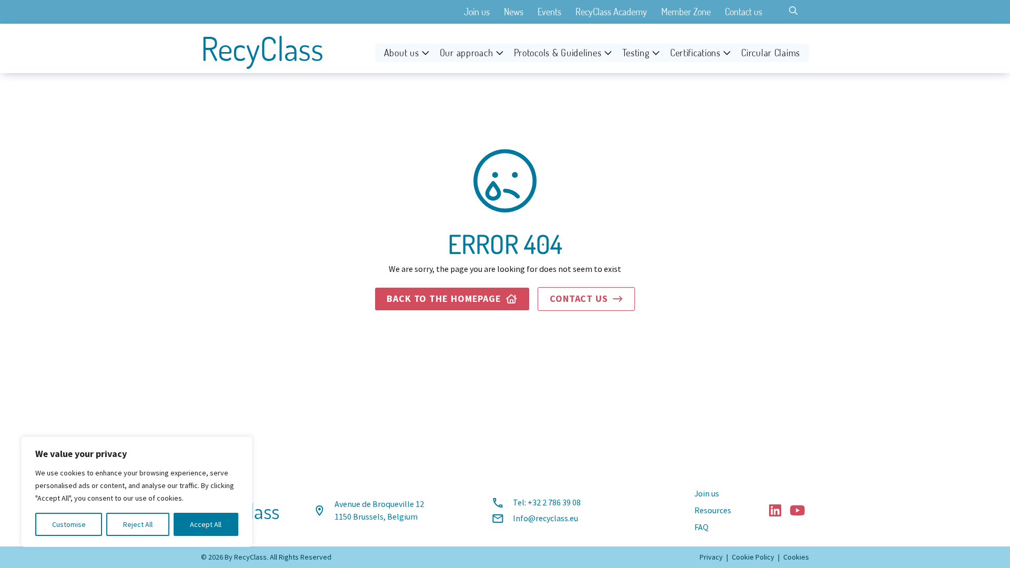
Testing (636, 52)
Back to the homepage (452, 298)
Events (549, 11)
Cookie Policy (753, 557)
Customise (69, 524)
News (513, 11)
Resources (712, 510)
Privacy (711, 557)
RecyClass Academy (611, 11)
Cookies (796, 557)
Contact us (743, 11)
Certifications (695, 52)
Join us (477, 11)
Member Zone (686, 11)
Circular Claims (770, 52)
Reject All (138, 524)
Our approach (466, 52)
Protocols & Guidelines (558, 52)
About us (401, 52)
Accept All (205, 524)
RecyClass (262, 48)
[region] (136, 492)
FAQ (701, 527)
